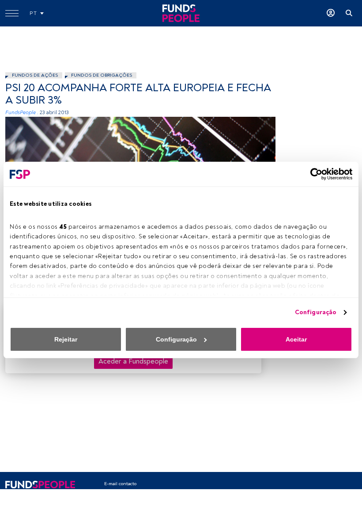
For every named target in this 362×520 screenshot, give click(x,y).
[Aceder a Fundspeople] (331, 13)
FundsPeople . (21, 112)
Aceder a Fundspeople (133, 361)
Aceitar (296, 339)
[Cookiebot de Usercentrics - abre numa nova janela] (313, 174)
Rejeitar (65, 339)
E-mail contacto (120, 484)
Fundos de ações (35, 75)
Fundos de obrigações (101, 75)
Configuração (315, 312)
